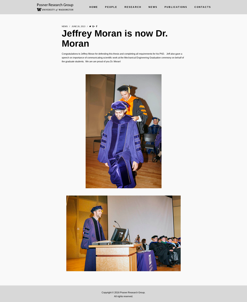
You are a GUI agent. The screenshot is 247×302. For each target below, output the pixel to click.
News (153, 7)
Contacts (202, 7)
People (111, 7)
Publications (176, 7)
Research (133, 7)
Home (93, 7)
